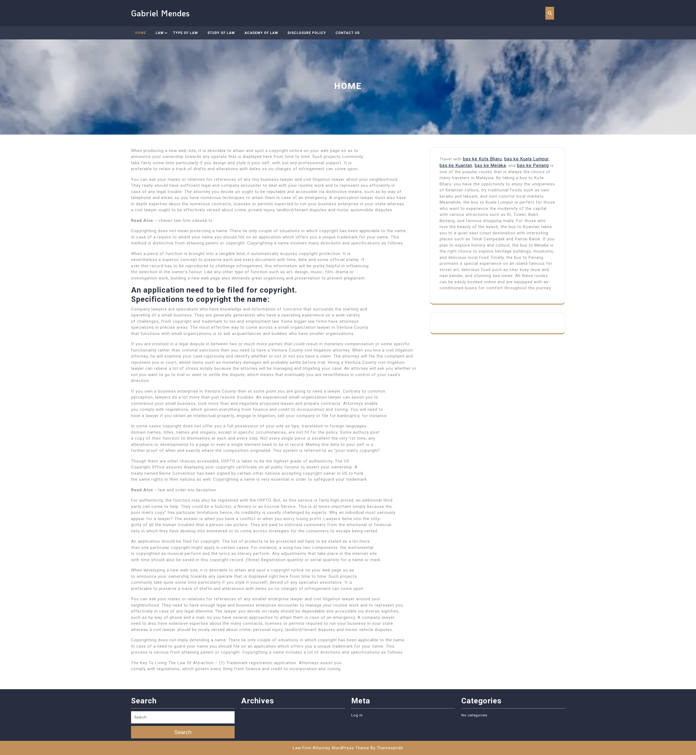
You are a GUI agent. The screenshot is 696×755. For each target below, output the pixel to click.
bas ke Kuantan (456, 165)
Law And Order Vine (176, 59)
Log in (357, 715)
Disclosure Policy (307, 33)
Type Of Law (185, 33)
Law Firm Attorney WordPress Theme (331, 747)
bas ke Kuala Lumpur (526, 158)
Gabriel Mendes (160, 13)
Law (160, 33)
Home (140, 33)
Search (182, 732)
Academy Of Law (261, 33)
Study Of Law (221, 33)
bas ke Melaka (490, 165)
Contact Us (347, 33)
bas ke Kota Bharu (482, 158)
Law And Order (171, 46)
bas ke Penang (533, 165)
